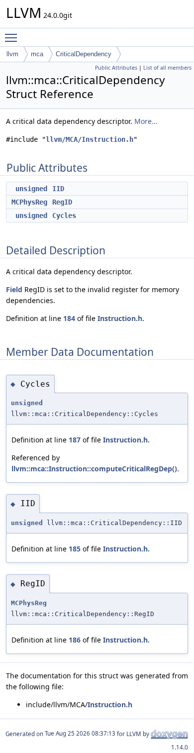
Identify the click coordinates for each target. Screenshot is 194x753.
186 (75, 640)
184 (69, 318)
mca (37, 54)
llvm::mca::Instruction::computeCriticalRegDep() (94, 468)
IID (58, 189)
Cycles (64, 215)
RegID (62, 202)
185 (75, 548)
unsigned (31, 189)
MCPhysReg (29, 202)
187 (75, 439)
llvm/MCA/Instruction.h (89, 139)
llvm (12, 54)
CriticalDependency (83, 54)
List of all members (167, 67)
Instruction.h (119, 318)
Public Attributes (116, 67)
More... (146, 121)
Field (14, 289)
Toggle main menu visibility (13, 37)
